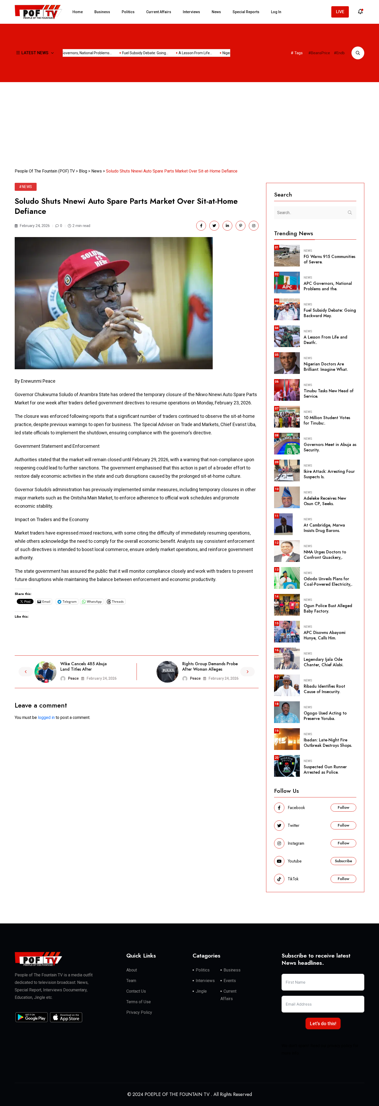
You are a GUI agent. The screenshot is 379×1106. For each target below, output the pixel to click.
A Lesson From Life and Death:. (325, 340)
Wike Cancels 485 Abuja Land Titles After (83, 666)
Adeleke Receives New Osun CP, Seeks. (325, 501)
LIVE (340, 11)
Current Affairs (158, 12)
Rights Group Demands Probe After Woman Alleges (210, 666)
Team (131, 980)
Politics (128, 12)
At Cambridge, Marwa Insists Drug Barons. (324, 528)
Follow (343, 807)
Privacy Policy (139, 1012)
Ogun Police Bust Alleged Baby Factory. (328, 608)
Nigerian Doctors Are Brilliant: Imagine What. (326, 366)
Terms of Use (138, 1001)
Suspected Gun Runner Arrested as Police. (325, 769)
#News (25, 187)
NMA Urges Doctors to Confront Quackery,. (325, 554)
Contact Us (136, 991)
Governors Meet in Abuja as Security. (330, 447)
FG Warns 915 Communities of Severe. (329, 259)
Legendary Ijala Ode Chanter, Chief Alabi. (323, 662)
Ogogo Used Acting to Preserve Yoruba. (325, 715)
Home (77, 12)
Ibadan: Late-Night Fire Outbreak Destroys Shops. (328, 742)
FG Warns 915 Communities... (90, 53)
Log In (276, 12)
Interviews (191, 12)
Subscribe (343, 861)
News (216, 12)
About (131, 970)
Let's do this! (323, 1023)
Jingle (201, 991)
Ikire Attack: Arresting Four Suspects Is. (329, 474)
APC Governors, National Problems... (153, 53)
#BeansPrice (319, 53)
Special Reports (246, 12)
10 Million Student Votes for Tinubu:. (327, 420)
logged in (46, 717)
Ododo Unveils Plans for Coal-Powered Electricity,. (328, 581)
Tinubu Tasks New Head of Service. (328, 393)
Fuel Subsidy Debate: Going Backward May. (330, 313)
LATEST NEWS (35, 52)
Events (230, 980)
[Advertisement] (189, 121)
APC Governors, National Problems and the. (328, 286)
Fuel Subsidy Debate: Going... (216, 53)
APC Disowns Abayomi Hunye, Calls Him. (324, 635)
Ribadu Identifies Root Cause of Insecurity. (324, 689)
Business (102, 12)
